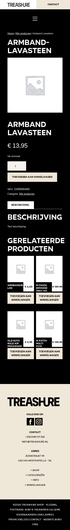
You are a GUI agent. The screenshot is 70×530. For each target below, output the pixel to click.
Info (36, 480)
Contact (53, 4)
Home (10, 33)
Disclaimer (45, 514)
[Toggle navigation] (35, 19)
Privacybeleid (18, 519)
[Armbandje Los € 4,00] (20, 269)
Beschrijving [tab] (20, 205)
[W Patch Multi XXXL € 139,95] (49, 324)
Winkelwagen (36, 485)
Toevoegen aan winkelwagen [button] (20, 298)
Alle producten (23, 33)
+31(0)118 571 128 (35, 437)
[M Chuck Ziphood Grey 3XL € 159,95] (49, 269)
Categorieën (35, 475)
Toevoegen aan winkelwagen (32, 177)
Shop (35, 470)
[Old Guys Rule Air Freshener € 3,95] (20, 324)
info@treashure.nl (35, 441)
